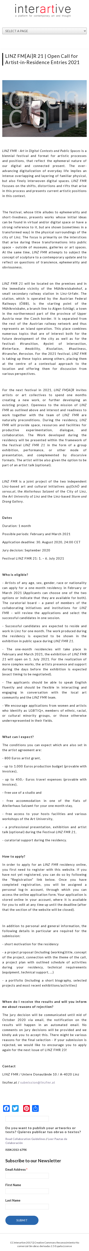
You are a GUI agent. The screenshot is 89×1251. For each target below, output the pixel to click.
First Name (13, 1185)
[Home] (43, 10)
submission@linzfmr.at (37, 1082)
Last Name (12, 1200)
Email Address (16, 1169)
